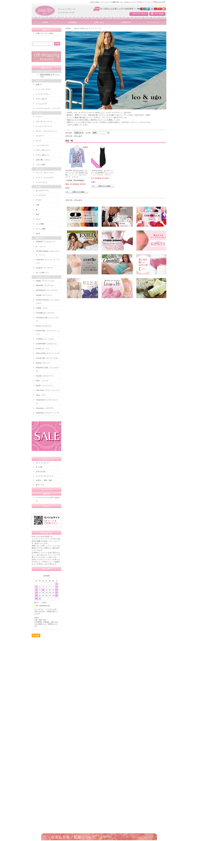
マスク (38, 219)
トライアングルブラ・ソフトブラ (48, 108)
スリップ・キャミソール (45, 173)
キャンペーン (46, 490)
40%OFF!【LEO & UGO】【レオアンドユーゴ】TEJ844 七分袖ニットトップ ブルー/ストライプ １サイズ (76, 174)
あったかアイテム (42, 190)
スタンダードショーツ (44, 121)
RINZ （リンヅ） (42, 381)
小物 (37, 205)
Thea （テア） (41, 395)
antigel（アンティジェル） (45, 281)
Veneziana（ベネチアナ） (45, 408)
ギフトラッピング (42, 463)
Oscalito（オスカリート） (45, 376)
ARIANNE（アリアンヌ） (45, 285)
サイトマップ (153, 22)
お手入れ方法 (41, 472)
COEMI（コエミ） (42, 308)
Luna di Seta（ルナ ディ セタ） (47, 358)
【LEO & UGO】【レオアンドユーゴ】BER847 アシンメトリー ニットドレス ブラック (102, 173)
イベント (46, 506)
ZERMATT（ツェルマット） (46, 242)
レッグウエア (41, 195)
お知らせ (46, 494)
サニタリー (40, 136)
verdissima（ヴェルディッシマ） (48, 413)
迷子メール (40, 485)
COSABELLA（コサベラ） (45, 313)
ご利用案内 (72, 22)
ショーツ (39, 117)
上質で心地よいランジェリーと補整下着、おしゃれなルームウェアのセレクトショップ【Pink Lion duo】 (128, 2)
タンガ (38, 141)
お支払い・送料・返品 (44, 480)
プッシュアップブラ (43, 89)
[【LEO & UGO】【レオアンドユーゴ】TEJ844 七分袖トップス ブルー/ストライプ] (76, 167)
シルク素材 (40, 224)
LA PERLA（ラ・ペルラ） (45, 339)
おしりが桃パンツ (42, 272)
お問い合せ (99, 22)
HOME (45, 22)
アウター (39, 200)
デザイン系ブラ (41, 99)
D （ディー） (41, 246)
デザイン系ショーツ (43, 150)
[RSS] (36, 636)
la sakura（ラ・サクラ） (45, 268)
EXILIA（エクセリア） (44, 326)
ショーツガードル (42, 145)
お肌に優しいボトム (43, 160)
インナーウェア (41, 182)
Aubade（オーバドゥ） (44, 295)
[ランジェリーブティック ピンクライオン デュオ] (45, 19)
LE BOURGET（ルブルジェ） (47, 344)
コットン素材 (41, 229)
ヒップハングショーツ (44, 126)
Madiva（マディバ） (43, 363)
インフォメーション (46, 459)
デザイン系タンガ (42, 155)
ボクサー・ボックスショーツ (46, 131)
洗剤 (37, 214)
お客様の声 (126, 22)
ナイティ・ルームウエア (45, 177)
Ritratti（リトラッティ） (44, 386)
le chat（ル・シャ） (43, 349)
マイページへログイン (139, 14)
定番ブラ (39, 84)
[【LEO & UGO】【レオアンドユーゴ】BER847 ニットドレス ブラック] (102, 167)
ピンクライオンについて (45, 476)
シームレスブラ (41, 104)
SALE (38, 234)
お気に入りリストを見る (45, 33)
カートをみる (159, 14)
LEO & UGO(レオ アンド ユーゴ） (50, 76)
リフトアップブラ (42, 94)
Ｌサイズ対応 (41, 165)
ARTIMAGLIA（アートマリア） (47, 290)
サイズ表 (39, 467)
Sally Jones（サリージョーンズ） (48, 390)
